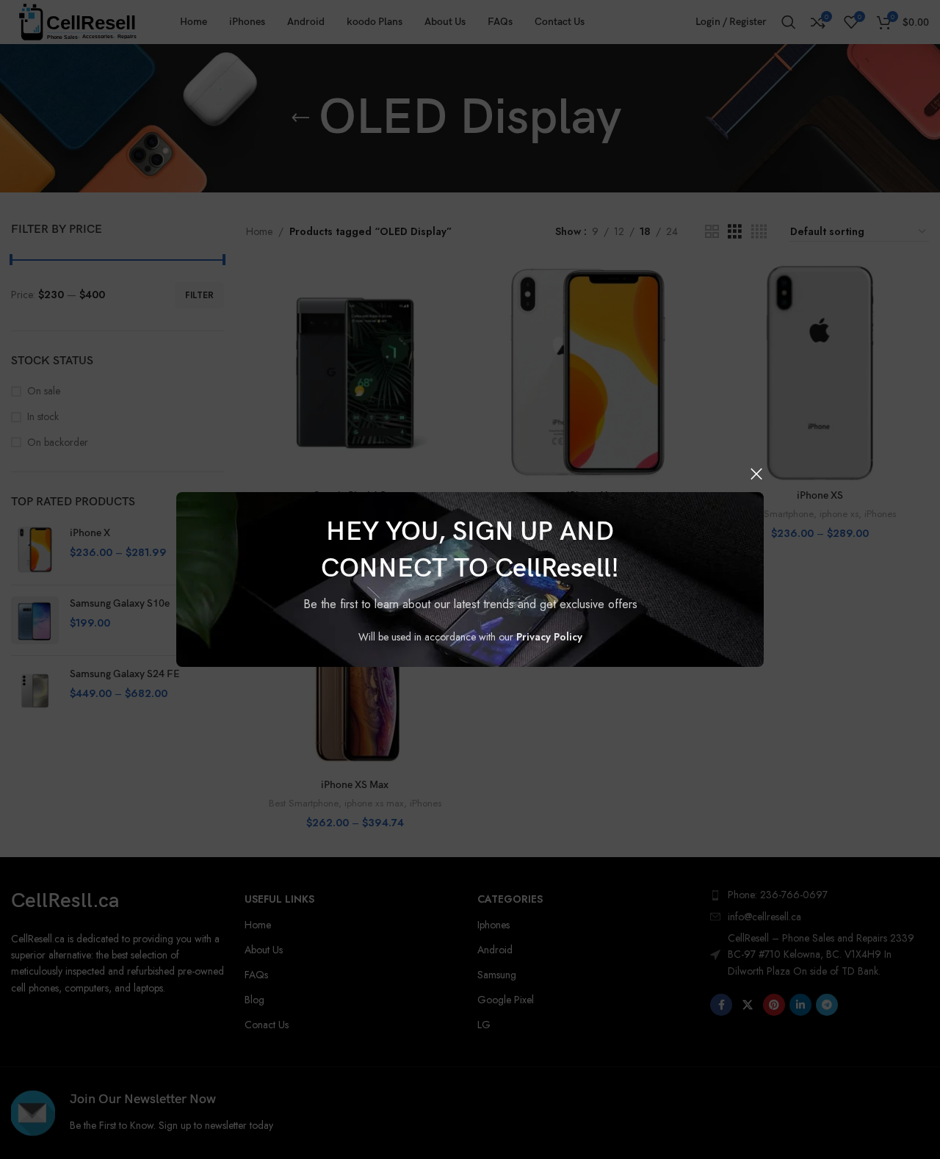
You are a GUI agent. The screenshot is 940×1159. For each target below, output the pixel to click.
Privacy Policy (549, 636)
